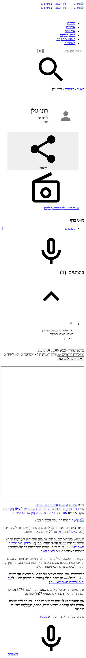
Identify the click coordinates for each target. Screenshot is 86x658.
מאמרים (69, 43)
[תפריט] (80, 14)
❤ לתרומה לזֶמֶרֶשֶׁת (70, 358)
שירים (71, 23)
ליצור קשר (48, 551)
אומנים (70, 27)
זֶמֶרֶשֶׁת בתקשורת (23, 513)
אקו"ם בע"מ (67, 532)
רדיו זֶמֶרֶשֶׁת (67, 35)
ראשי (80, 89)
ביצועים (38, 228)
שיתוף (43, 168)
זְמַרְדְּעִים (8, 509)
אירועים (70, 31)
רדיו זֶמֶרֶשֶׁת (71, 509)
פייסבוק (41, 513)
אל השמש (66, 330)
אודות (63, 513)
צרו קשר (52, 513)
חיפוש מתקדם (65, 39)
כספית (43, 616)
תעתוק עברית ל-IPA (29, 509)
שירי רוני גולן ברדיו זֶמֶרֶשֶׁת (61, 208)
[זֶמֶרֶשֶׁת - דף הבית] (77, 520)
